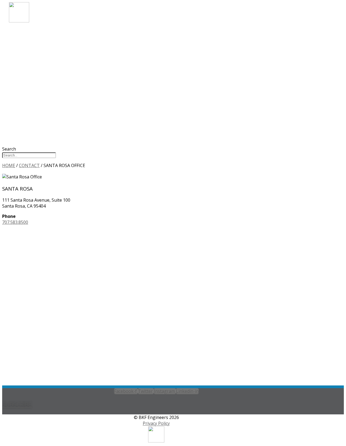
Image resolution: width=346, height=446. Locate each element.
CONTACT (28, 75)
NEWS (23, 68)
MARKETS (28, 39)
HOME (8, 165)
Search (9, 149)
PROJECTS (28, 53)
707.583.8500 (15, 222)
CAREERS (27, 61)
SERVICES (27, 46)
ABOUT (25, 31)
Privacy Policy (156, 423)
